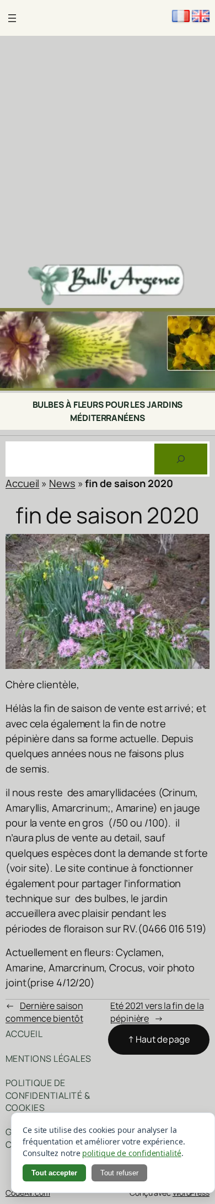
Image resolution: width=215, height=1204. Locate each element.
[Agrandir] (200, 322)
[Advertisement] (107, 148)
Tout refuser (119, 1173)
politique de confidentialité (131, 1153)
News (62, 483)
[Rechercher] (180, 459)
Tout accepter (54, 1173)
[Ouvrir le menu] (12, 18)
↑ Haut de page (159, 1039)
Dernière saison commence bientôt (44, 1012)
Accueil (22, 483)
